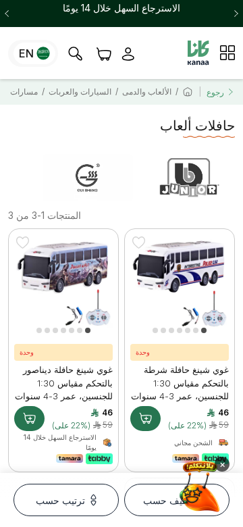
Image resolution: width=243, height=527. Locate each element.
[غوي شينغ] (87, 177)
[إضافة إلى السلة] (145, 418)
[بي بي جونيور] (188, 177)
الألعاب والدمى (146, 91)
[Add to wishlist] (138, 242)
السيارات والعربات (80, 91)
